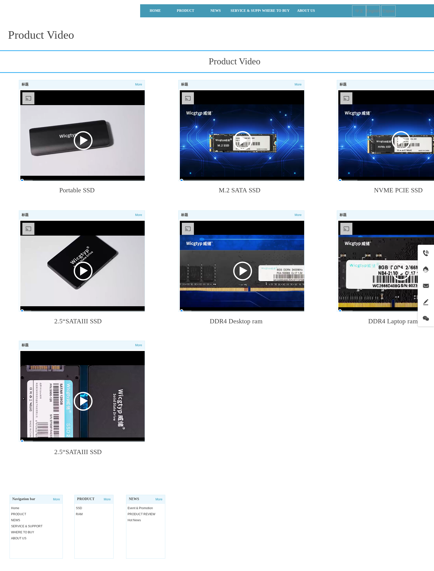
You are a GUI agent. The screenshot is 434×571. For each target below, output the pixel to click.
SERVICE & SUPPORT (26, 526)
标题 (25, 84)
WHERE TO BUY (22, 532)
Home (15, 508)
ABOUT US (18, 538)
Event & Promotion (140, 508)
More (138, 84)
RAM (79, 514)
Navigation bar (23, 499)
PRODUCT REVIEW (141, 514)
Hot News (134, 520)
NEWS (15, 520)
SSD (79, 508)
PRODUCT (18, 514)
